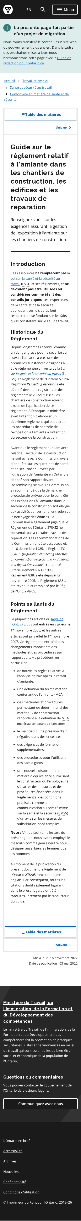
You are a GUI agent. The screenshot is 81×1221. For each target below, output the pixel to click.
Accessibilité (12, 1151)
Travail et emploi (35, 80)
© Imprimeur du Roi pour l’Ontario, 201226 (37, 1202)
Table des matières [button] (50, 116)
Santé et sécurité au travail (31, 87)
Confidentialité (14, 1181)
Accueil (9, 80)
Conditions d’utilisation (21, 1192)
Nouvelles (11, 1171)
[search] (43, 10)
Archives (10, 1161)
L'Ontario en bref (16, 1140)
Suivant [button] (62, 127)
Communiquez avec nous (40, 1103)
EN (28, 9)
